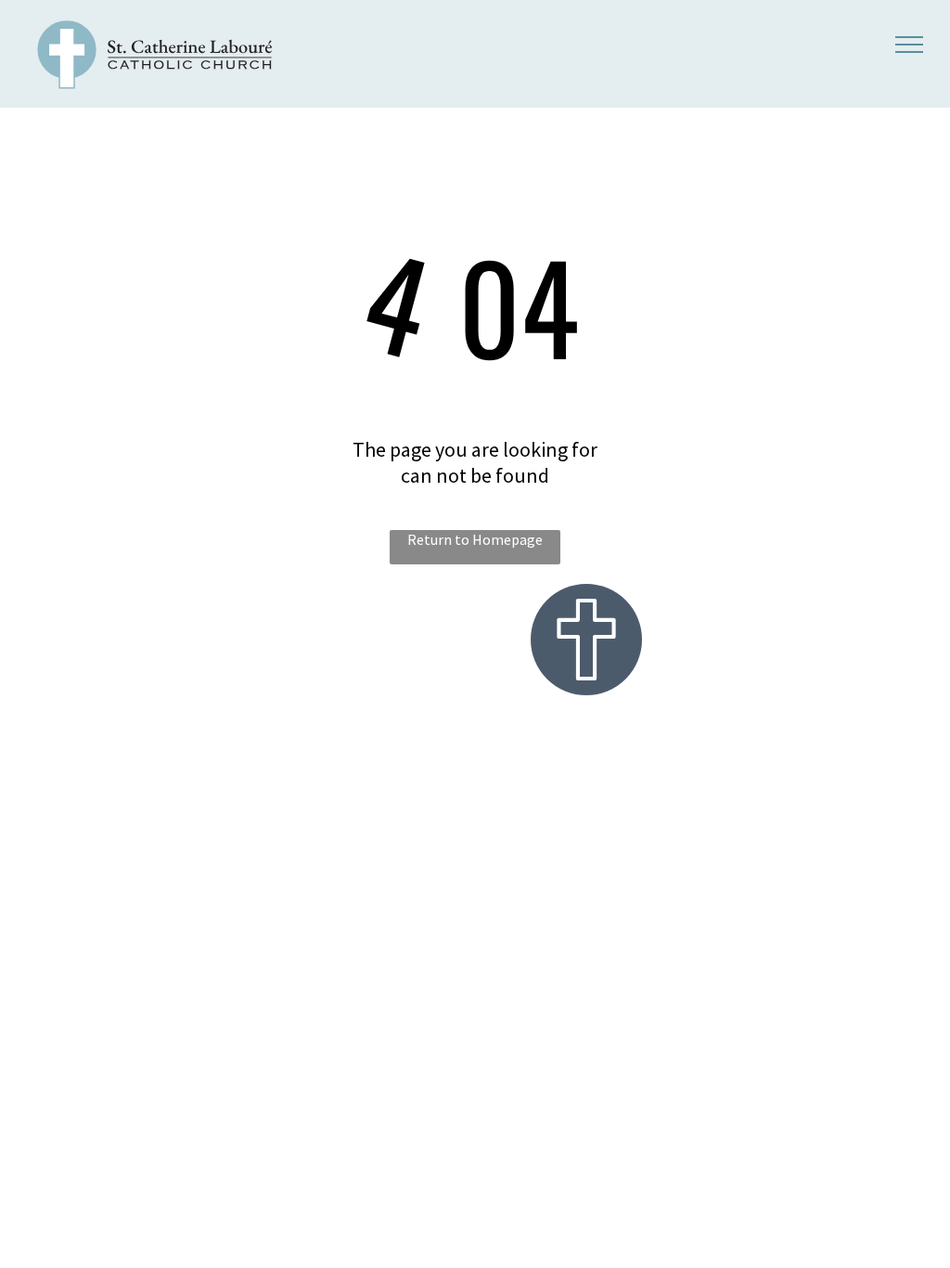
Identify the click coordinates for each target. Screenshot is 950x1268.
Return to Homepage (475, 539)
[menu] (909, 44)
